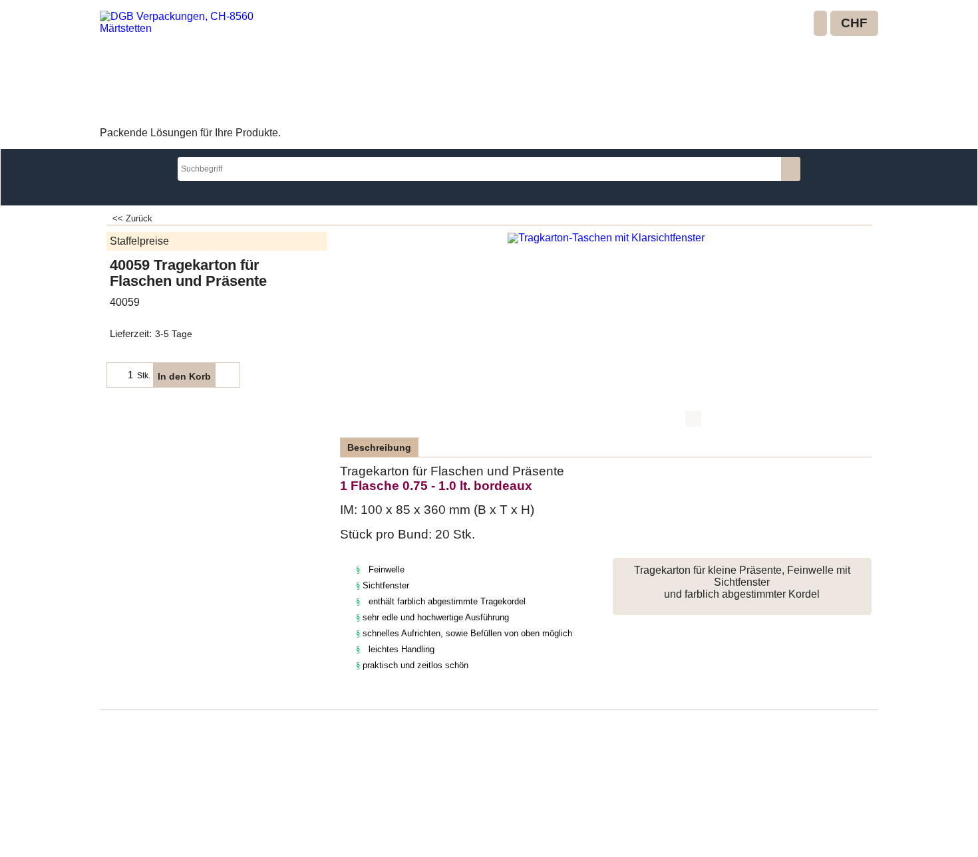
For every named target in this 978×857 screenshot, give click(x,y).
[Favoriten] (228, 375)
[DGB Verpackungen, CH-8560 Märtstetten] (196, 67)
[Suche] (790, 169)
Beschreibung (379, 447)
